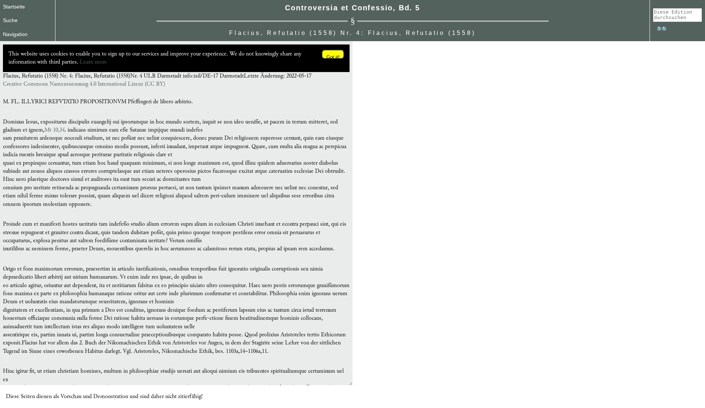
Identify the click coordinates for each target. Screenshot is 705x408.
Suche (10, 20)
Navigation (15, 34)
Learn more (93, 62)
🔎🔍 (661, 29)
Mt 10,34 (54, 130)
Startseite (14, 7)
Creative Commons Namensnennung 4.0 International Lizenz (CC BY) (84, 84)
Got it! (333, 56)
